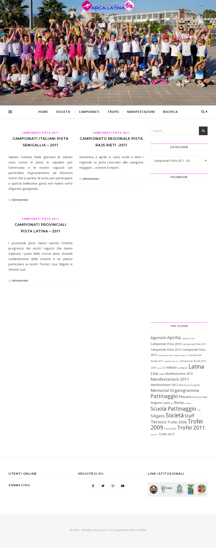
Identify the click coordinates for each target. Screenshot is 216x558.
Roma (179, 402)
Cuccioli (159, 368)
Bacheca (170, 112)
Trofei (113, 112)
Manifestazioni (141, 112)
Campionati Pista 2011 (40, 133)
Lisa (154, 373)
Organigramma (184, 390)
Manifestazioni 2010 (179, 374)
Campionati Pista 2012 (166, 350)
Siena (198, 410)
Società (175, 415)
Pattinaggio (164, 395)
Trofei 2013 (166, 434)
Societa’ (63, 112)
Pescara (185, 396)
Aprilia (174, 337)
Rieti (172, 403)
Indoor (171, 367)
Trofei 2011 (191, 427)
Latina (196, 366)
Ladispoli (183, 367)
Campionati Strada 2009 (165, 355)
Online (19, 485)
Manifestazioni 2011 (170, 379)
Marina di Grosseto (189, 385)
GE (163, 367)
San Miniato (187, 403)
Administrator (20, 200)
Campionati (89, 112)
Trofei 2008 (177, 422)
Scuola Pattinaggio (173, 408)
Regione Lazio (160, 403)
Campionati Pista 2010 (166, 344)
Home (43, 112)
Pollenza (197, 397)
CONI (153, 367)
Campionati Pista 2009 (188, 339)
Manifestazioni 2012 (164, 385)
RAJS (204, 397)
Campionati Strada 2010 (181, 355)
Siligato (158, 416)
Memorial (160, 390)
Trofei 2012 (154, 435)
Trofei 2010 (170, 428)
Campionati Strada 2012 (171, 361)
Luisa (161, 373)
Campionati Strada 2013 (193, 361)
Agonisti (158, 337)
